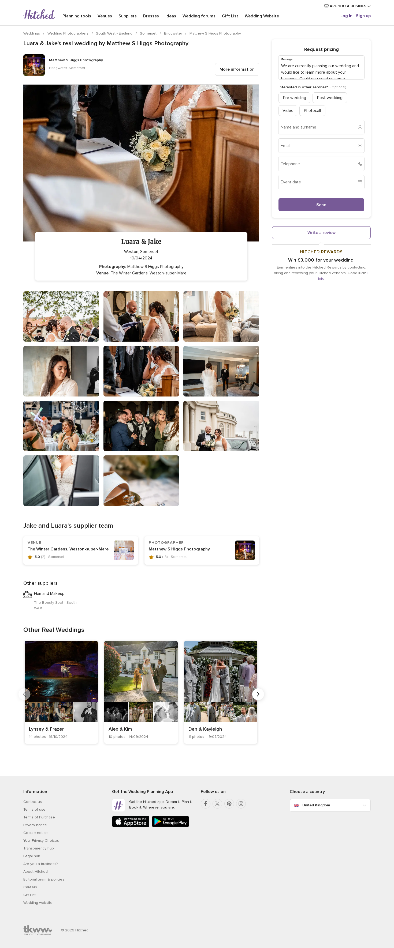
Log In (346, 15)
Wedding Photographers (68, 33)
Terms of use (34, 809)
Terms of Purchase (39, 817)
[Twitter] (217, 804)
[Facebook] (205, 804)
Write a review (321, 232)
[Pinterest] (229, 804)
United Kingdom (316, 805)
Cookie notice (35, 832)
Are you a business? (40, 864)
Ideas (170, 16)
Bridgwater (173, 33)
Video (288, 110)
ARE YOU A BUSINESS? (350, 6)
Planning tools (76, 16)
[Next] (258, 694)
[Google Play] (170, 826)
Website (262, 16)
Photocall (312, 110)
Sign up (363, 15)
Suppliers (127, 16)
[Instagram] (241, 804)
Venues (105, 16)
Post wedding (330, 97)
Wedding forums (199, 16)
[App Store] (131, 826)
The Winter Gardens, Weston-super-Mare (68, 549)
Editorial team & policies (43, 879)
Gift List (230, 16)
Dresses (151, 16)
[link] (61, 692)
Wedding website (38, 902)
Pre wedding (294, 97)
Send (321, 204)
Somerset (149, 33)
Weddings (32, 33)
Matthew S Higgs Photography (215, 33)
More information (237, 69)
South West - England (114, 33)
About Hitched (35, 871)
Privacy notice (35, 825)
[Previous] (24, 694)
